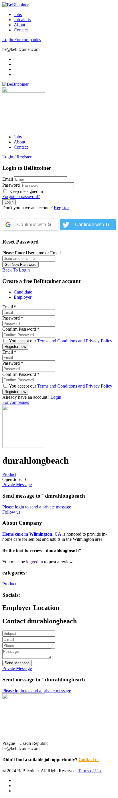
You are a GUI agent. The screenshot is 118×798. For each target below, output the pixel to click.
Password (11, 185)
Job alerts (22, 19)
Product (9, 474)
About (19, 24)
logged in (34, 561)
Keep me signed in (25, 191)
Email (7, 179)
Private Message (17, 484)
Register (61, 207)
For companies (27, 39)
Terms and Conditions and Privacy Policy (74, 340)
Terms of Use (90, 770)
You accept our (60, 340)
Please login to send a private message (36, 506)
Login (8, 39)
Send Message (17, 663)
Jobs (18, 14)
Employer (23, 297)
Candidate (23, 292)
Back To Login (16, 270)
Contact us (88, 759)
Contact (21, 29)
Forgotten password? (21, 196)
